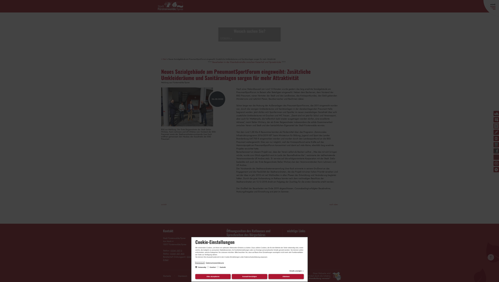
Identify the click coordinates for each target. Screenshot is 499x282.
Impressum (200, 263)
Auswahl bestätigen (249, 276)
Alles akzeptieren (212, 276)
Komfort (212, 267)
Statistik (222, 267)
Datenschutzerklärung (215, 263)
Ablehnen (286, 276)
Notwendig (202, 267)
